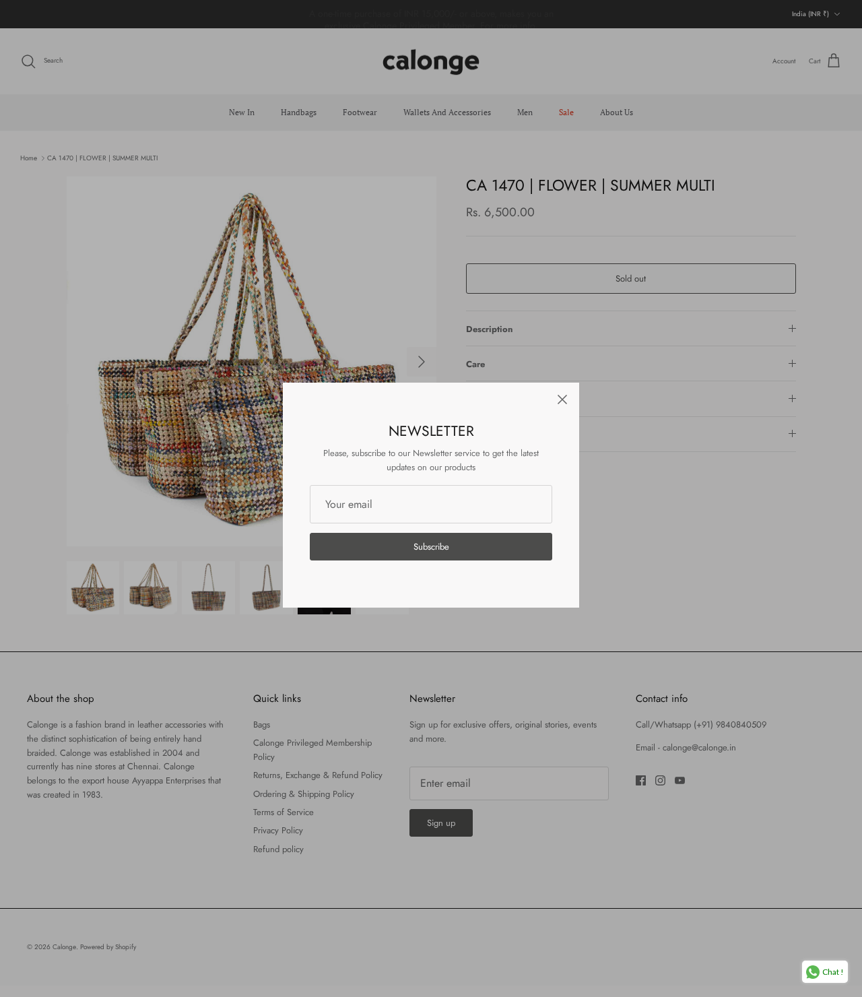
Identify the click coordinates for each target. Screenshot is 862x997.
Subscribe (431, 546)
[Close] (562, 399)
